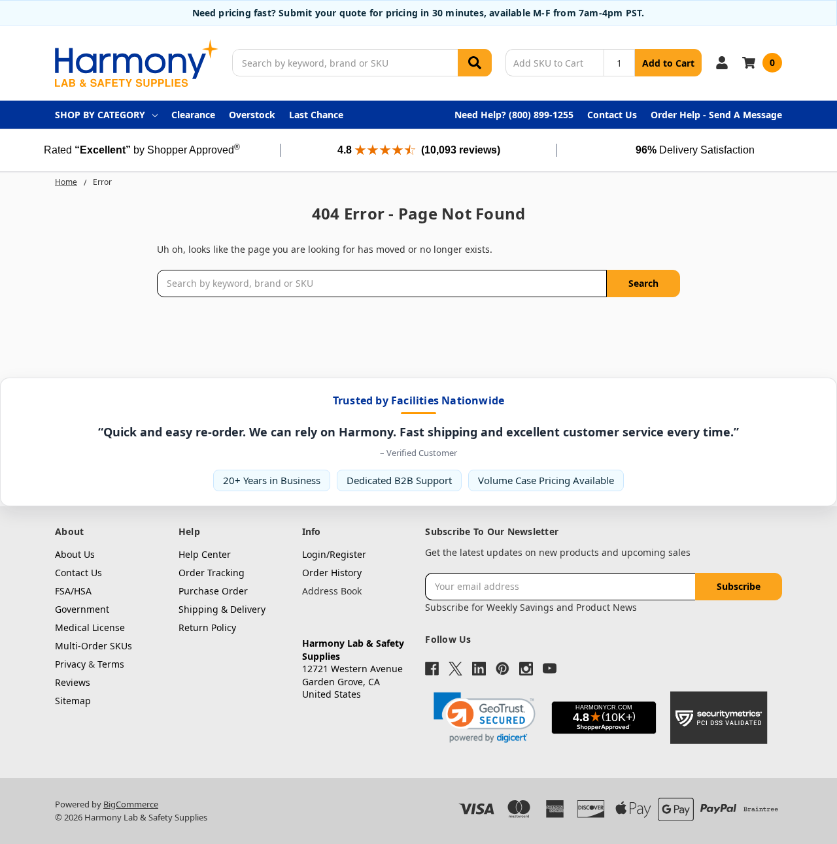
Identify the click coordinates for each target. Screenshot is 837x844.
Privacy (70, 664)
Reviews (72, 682)
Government (82, 609)
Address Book (332, 591)
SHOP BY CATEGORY (100, 114)
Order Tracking (212, 572)
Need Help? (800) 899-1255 (513, 114)
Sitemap (73, 700)
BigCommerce (130, 804)
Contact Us (612, 114)
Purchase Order (213, 591)
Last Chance (316, 114)
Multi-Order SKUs (93, 646)
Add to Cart (668, 63)
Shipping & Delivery (222, 609)
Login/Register (334, 554)
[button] (485, 717)
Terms (110, 664)
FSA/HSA (73, 591)
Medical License (90, 627)
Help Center (205, 554)
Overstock (252, 114)
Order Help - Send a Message (716, 114)
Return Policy (207, 627)
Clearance (193, 114)
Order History (332, 572)
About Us (75, 554)
